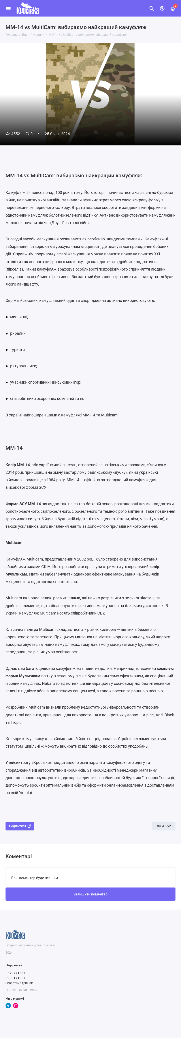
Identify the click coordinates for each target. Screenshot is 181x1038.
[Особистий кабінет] (162, 8)
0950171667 (15, 978)
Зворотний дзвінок (19, 983)
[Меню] (8, 8)
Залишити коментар (90, 894)
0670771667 (15, 973)
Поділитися (17, 826)
